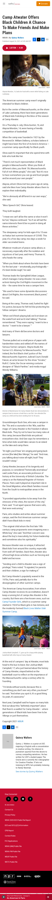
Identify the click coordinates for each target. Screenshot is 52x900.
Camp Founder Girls (11, 601)
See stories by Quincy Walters (29, 771)
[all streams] (49, 897)
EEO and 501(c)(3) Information (16, 825)
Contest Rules (10, 836)
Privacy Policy (10, 815)
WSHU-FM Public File (12, 851)
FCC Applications (11, 841)
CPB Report (9, 831)
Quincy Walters (18, 37)
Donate (44, 4)
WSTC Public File (11, 862)
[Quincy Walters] (7, 741)
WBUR (20, 721)
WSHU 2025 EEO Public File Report (18, 820)
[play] (3, 897)
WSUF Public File (11, 857)
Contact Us (9, 810)
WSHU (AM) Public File (13, 846)
